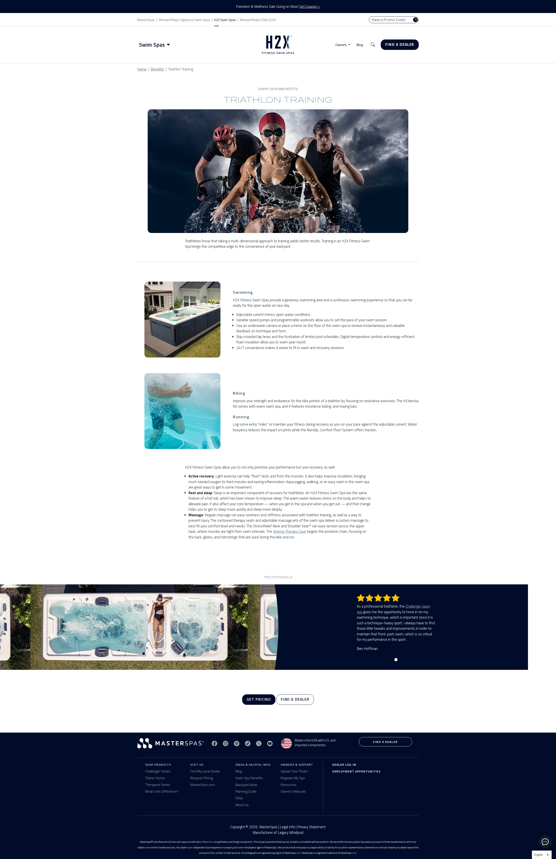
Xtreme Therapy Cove (289, 531)
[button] (373, 44)
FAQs (239, 798)
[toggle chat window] (545, 841)
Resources (288, 784)
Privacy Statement (311, 827)
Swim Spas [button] (152, 45)
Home (142, 69)
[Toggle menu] (169, 45)
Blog (359, 44)
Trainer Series (155, 777)
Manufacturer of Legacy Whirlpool (278, 832)
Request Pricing (201, 777)
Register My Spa (293, 777)
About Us (242, 804)
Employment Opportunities (356, 771)
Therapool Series (157, 784)
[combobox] (542, 855)
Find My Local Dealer (205, 771)
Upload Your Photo (294, 771)
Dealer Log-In (344, 764)
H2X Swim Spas (225, 19)
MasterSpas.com (202, 784)
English (538, 854)
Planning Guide (245, 791)
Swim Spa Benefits (249, 777)
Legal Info (287, 827)
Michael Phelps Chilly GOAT (258, 19)
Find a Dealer (399, 44)
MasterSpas (146, 19)
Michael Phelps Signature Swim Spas (184, 19)
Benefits (157, 69)
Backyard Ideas (246, 784)
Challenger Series (157, 771)
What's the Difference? (162, 791)
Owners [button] (341, 44)
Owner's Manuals (293, 791)
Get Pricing (259, 699)
